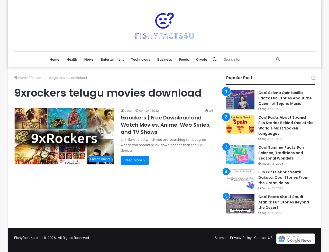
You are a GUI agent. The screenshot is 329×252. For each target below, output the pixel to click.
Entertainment (112, 59)
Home (54, 59)
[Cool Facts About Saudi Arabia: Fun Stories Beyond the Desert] (240, 203)
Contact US (263, 238)
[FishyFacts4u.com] (164, 25)
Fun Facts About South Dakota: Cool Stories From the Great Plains (283, 177)
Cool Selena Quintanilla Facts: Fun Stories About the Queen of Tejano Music (285, 98)
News (89, 59)
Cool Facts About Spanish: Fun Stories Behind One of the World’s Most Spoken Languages (286, 125)
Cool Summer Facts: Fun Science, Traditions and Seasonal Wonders (281, 153)
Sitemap (221, 238)
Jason (129, 111)
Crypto (201, 59)
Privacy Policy (241, 238)
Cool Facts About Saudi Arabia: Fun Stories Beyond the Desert (283, 202)
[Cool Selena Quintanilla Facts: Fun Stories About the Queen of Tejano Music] (240, 99)
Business (164, 59)
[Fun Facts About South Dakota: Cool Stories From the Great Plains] (240, 179)
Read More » (135, 160)
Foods (184, 59)
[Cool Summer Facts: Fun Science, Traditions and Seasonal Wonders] (240, 154)
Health (72, 59)
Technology (140, 59)
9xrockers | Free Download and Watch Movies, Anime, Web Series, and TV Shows (166, 125)
